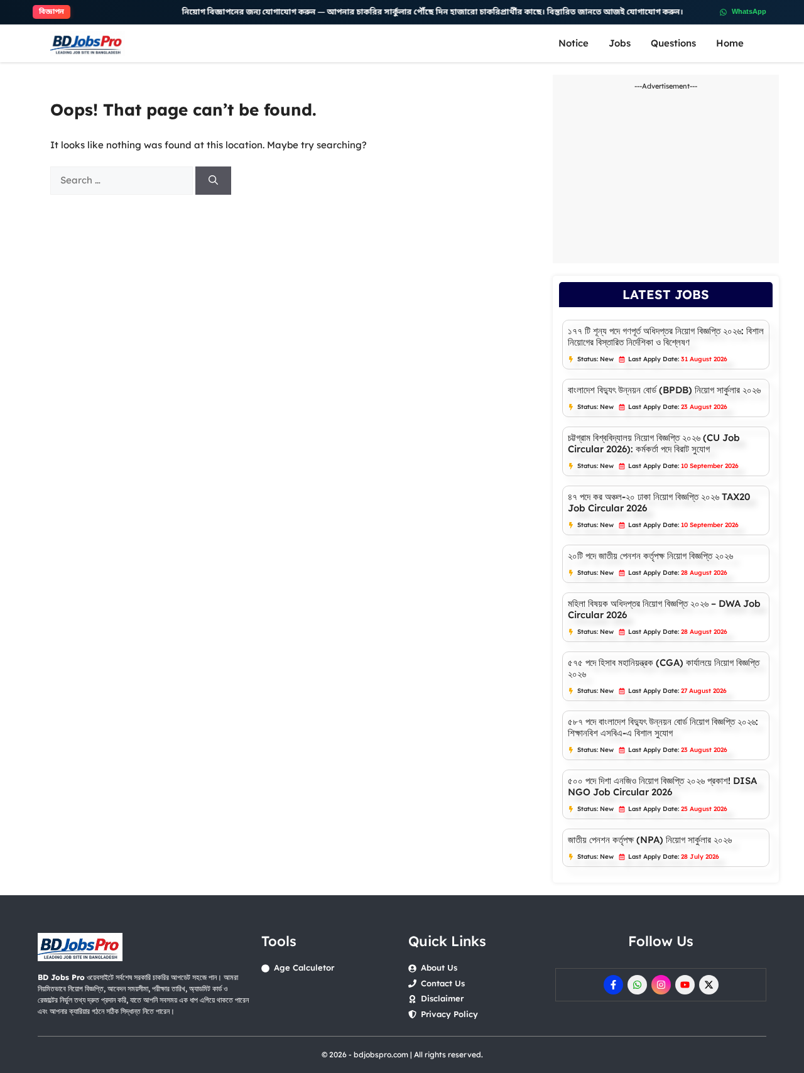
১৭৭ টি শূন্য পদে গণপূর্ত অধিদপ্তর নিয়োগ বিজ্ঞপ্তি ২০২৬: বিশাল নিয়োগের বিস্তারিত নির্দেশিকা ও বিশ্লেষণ (666, 336)
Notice (573, 43)
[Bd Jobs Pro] (87, 43)
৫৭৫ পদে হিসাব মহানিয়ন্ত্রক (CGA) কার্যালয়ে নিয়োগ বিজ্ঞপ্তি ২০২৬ (663, 668)
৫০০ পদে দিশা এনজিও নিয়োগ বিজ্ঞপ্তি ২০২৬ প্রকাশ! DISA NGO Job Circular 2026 (662, 786)
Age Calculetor (304, 967)
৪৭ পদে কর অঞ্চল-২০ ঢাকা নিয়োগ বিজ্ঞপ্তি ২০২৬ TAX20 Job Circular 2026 (659, 502)
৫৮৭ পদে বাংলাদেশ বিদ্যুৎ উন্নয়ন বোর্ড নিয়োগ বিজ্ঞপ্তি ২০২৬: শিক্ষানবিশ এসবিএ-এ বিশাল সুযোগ (663, 727)
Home (730, 43)
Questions (673, 43)
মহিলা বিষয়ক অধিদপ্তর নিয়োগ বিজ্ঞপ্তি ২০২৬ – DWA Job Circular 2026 (664, 609)
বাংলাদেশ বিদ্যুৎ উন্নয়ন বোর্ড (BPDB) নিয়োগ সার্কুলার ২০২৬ (664, 390)
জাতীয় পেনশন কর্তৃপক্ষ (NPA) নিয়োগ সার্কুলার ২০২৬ (650, 840)
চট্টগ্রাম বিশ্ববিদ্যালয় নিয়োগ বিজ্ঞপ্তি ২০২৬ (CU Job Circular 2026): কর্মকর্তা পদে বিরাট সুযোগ (654, 443)
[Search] (213, 180)
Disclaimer (442, 998)
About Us (439, 967)
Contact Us (443, 983)
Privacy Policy (449, 1014)
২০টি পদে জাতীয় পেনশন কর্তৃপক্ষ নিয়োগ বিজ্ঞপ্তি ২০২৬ (650, 556)
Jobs (620, 43)
